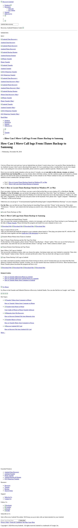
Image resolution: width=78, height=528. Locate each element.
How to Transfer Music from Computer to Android (20, 280)
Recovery (7, 485)
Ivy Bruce (6, 287)
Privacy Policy (5, 522)
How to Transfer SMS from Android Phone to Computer (22, 278)
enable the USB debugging (30, 233)
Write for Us (8, 14)
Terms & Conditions (16, 522)
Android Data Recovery (12, 472)
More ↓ (3, 332)
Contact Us (8, 499)
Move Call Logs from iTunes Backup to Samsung (24, 184)
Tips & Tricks (9, 490)
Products (7, 5)
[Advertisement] (39, 158)
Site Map (25, 522)
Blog (33, 522)
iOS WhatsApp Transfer (12, 479)
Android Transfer (10, 474)
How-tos (11, 8)
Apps (29, 522)
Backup (7, 489)
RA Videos (11, 10)
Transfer (7, 132)
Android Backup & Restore (13, 477)
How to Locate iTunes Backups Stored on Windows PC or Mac (28, 182)
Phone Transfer (12, 223)
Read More (4, 117)
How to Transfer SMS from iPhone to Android (19, 277)
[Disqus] (39, 391)
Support (7, 12)
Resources (8, 7)
